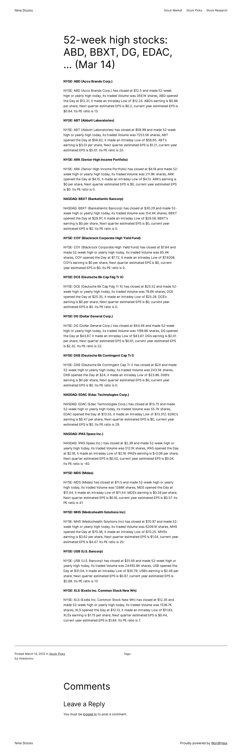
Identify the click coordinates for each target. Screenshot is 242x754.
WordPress (219, 743)
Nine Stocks (24, 10)
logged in (90, 714)
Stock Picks (57, 654)
